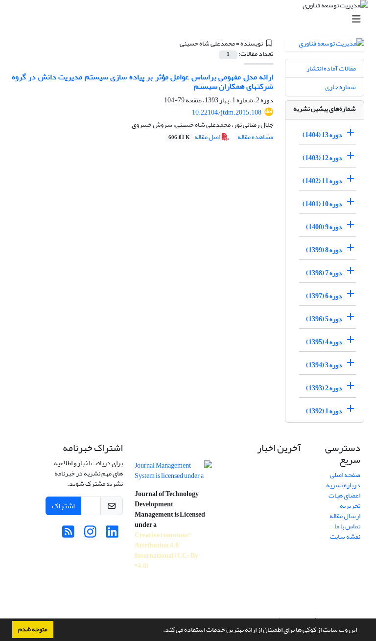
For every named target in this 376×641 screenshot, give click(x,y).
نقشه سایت (345, 536)
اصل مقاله (194, 136)
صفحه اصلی (345, 474)
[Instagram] (90, 534)
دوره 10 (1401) (322, 204)
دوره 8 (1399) (324, 250)
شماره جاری (340, 87)
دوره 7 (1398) (324, 273)
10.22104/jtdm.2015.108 (226, 112)
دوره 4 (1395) (324, 342)
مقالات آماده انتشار (331, 68)
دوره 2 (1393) (324, 388)
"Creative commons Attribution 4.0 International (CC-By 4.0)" (166, 550)
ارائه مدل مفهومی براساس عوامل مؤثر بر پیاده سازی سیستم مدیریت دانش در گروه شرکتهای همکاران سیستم (142, 82)
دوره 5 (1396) (324, 319)
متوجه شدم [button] (32, 629)
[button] (160, 630)
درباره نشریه (343, 485)
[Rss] (68, 534)
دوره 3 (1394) (324, 365)
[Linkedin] (112, 534)
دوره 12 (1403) (322, 158)
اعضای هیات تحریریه (344, 500)
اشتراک (63, 506)
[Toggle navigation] (191, 19)
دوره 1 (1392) (324, 411)
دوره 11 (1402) (322, 181)
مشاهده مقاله (255, 136)
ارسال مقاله (344, 515)
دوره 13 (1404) (322, 135)
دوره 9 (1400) (324, 227)
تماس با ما (347, 526)
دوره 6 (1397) (324, 296)
